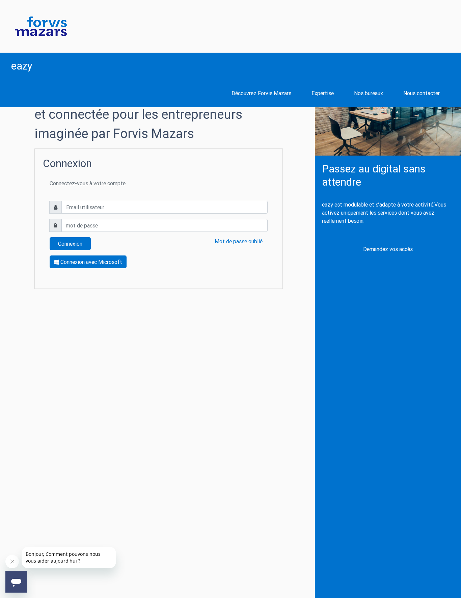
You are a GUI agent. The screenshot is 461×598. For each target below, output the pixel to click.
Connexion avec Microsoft (90, 262)
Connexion (70, 243)
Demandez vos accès (388, 249)
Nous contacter (421, 93)
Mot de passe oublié (239, 241)
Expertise (322, 93)
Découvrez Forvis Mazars (261, 93)
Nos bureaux (368, 93)
